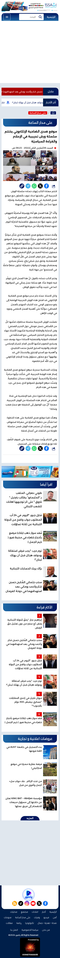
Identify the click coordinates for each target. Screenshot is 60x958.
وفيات (37, 917)
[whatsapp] (21, 185)
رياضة (19, 923)
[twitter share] (40, 185)
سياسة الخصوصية (30, 929)
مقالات (9, 923)
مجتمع (24, 911)
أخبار (44, 911)
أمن (55, 917)
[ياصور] (53, 112)
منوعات (7, 917)
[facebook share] (46, 185)
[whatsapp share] (34, 185)
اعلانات (35, 911)
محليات (13, 911)
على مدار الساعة (38, 112)
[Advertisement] (30, 52)
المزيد (30, 818)
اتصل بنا (14, 929)
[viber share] (28, 185)
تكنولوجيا (29, 923)
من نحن (46, 929)
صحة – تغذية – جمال (47, 923)
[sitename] (28, 894)
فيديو (46, 917)
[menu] (6, 17)
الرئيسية (51, 17)
